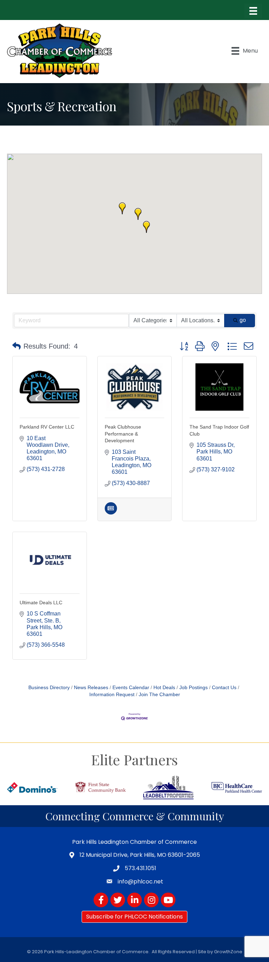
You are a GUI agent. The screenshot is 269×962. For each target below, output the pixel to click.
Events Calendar (130, 687)
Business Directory (49, 687)
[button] (146, 227)
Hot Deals (164, 687)
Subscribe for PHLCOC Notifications (134, 917)
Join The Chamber (159, 694)
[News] (111, 513)
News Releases (91, 687)
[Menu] (253, 11)
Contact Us (224, 687)
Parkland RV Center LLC (47, 427)
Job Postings (193, 687)
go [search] (243, 320)
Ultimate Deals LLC (41, 602)
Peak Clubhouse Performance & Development (123, 433)
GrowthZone (228, 951)
